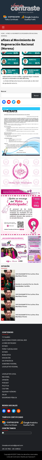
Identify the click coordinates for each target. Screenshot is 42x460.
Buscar (3, 91)
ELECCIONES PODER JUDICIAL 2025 (14, 340)
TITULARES (6, 337)
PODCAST (5, 383)
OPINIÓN (5, 380)
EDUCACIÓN (6, 358)
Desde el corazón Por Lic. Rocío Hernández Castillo (27, 285)
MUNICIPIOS (6, 355)
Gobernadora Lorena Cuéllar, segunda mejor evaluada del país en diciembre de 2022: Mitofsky (21, 77)
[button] (14, 249)
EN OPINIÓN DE (7, 361)
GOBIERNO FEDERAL (9, 364)
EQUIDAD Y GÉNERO (9, 392)
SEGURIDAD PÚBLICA (9, 397)
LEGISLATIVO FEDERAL (10, 367)
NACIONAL (5, 377)
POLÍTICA (5, 386)
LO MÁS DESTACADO (9, 343)
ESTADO (5, 346)
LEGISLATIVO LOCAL (9, 374)
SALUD (4, 395)
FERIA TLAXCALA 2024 (9, 349)
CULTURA (5, 389)
